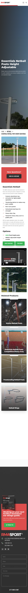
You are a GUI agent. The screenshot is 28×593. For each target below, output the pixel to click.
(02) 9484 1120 (9, 545)
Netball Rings (14, 393)
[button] (26, 2)
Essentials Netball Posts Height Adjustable (13, 134)
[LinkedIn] (5, 549)
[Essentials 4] (14, 279)
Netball (9, 132)
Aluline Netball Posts (14, 311)
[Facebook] (8, 549)
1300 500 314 (8, 543)
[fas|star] (3, 539)
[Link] (5, 2)
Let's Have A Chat (14, 590)
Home (2, 132)
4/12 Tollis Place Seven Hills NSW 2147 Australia (15, 539)
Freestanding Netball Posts (14, 368)
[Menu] (23, 2)
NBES (7, 235)
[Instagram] (2, 549)
